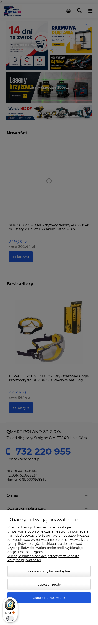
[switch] (10, 618)
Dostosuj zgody (49, 584)
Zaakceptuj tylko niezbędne (49, 571)
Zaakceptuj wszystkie (49, 597)
